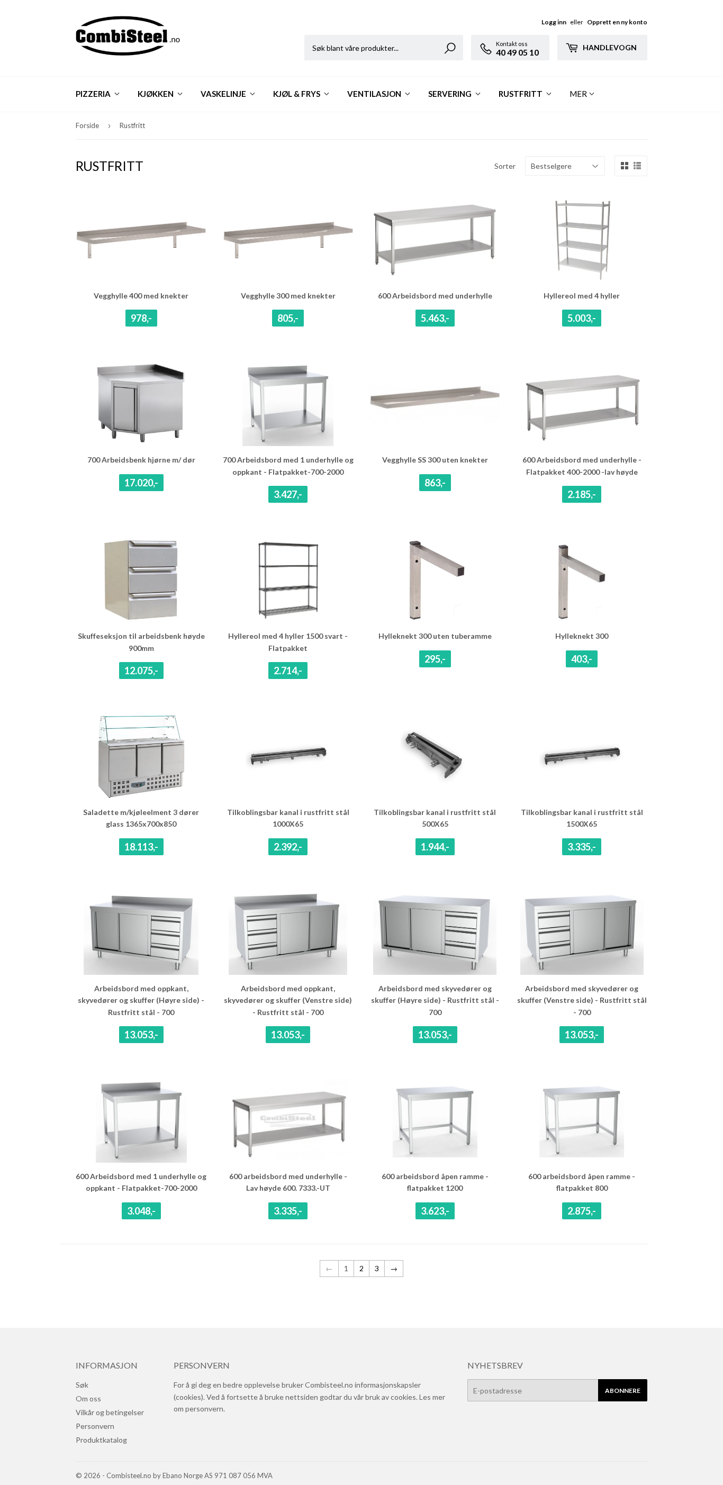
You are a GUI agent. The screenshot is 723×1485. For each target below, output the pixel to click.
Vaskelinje (224, 93)
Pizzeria (94, 93)
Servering (450, 93)
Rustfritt (521, 93)
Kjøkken (156, 93)
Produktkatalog (101, 1439)
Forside (87, 125)
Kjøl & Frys (297, 93)
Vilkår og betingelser (110, 1412)
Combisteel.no (128, 1475)
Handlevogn (609, 47)
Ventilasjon (375, 93)
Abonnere (622, 1391)
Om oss (88, 1398)
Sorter (505, 165)
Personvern (95, 1425)
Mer (578, 93)
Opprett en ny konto (617, 22)
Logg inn (553, 22)
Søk (82, 1384)
